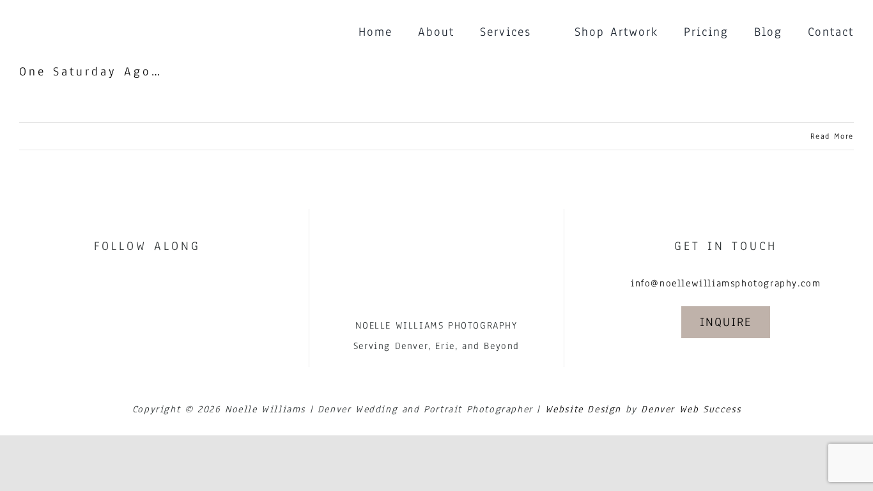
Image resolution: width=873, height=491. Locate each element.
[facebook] (133, 282)
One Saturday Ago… (90, 71)
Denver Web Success (691, 409)
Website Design (583, 409)
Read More (832, 136)
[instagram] (161, 282)
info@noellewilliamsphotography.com (726, 283)
